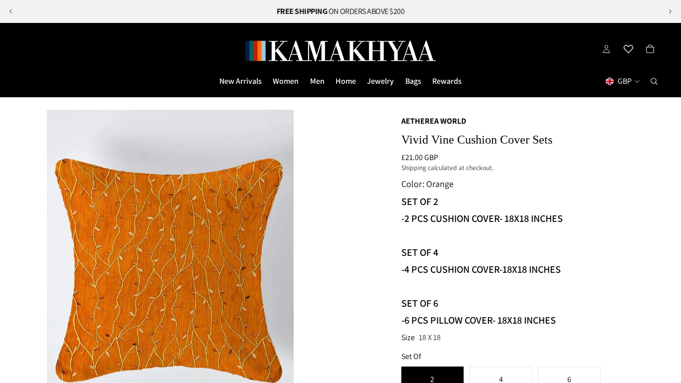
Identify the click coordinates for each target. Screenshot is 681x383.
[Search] (654, 81)
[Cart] (650, 49)
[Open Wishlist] (628, 49)
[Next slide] (670, 11)
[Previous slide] (11, 11)
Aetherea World (433, 121)
